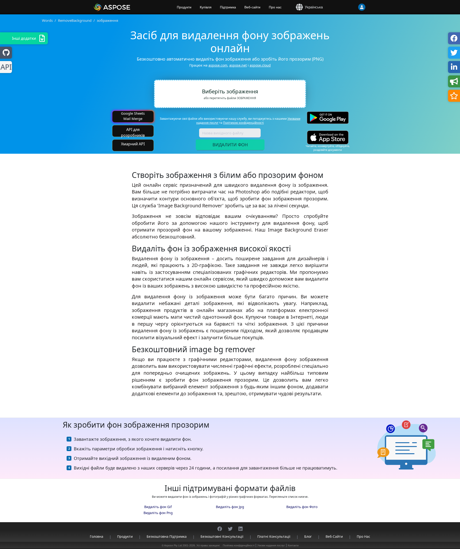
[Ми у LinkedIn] (240, 526)
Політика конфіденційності (238, 545)
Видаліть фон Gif (158, 506)
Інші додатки (24, 38)
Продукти (184, 7)
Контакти (293, 545)
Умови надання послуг (271, 545)
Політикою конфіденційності (243, 123)
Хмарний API (133, 144)
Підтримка (228, 7)
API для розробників (133, 132)
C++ (5, 67)
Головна (96, 536)
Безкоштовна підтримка (167, 536)
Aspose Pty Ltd (173, 545)
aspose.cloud (260, 65)
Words (47, 20)
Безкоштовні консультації (222, 536)
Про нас (275, 7)
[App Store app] (328, 137)
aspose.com (217, 65)
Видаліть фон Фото (301, 506)
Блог (308, 536)
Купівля (206, 7)
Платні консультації (273, 536)
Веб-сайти (252, 7)
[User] (352, 7)
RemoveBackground (75, 20)
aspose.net (238, 65)
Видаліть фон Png (158, 512)
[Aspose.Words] (125, 7)
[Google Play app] (328, 117)
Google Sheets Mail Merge (133, 116)
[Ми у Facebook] (219, 526)
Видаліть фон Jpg (230, 506)
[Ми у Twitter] (230, 526)
